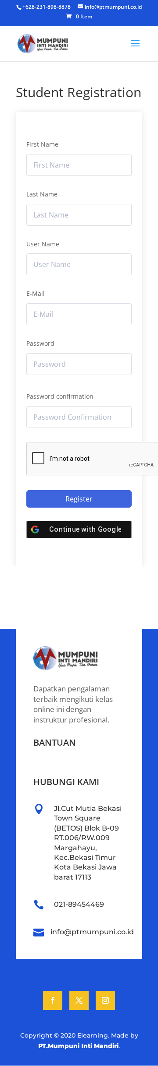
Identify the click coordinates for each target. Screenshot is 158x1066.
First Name (42, 144)
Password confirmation (59, 396)
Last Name (41, 194)
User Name (42, 244)
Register (79, 499)
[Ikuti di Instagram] (105, 1000)
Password (40, 343)
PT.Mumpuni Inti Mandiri (78, 1046)
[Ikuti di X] (79, 1000)
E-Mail (35, 293)
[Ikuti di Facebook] (52, 1000)
